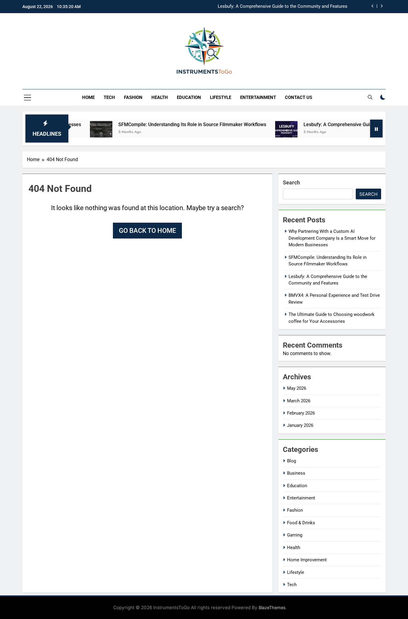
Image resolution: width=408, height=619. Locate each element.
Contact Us (298, 97)
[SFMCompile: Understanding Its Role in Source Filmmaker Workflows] (90, 132)
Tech (109, 97)
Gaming (294, 535)
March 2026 (298, 401)
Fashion (133, 97)
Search (291, 182)
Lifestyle (220, 97)
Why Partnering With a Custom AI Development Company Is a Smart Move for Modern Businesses (332, 238)
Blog (291, 461)
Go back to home (147, 230)
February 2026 (301, 413)
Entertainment (258, 97)
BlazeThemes (272, 607)
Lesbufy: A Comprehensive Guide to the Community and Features (282, 6)
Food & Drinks (301, 522)
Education (189, 97)
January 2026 (300, 425)
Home (88, 97)
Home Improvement (307, 560)
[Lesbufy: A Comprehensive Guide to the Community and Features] (275, 132)
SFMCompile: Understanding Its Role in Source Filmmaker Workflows (181, 124)
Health (159, 97)
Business (296, 473)
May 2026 (296, 388)
